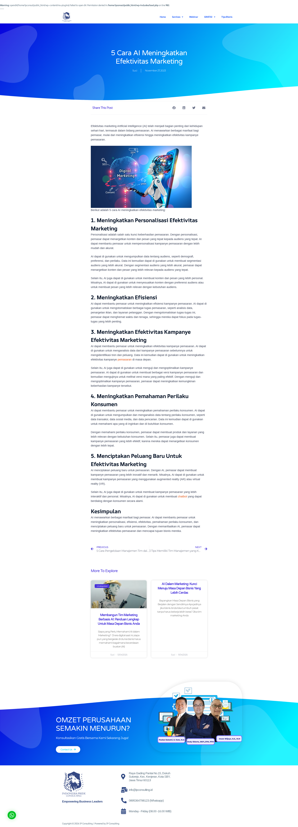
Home (163, 16)
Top (290, 819)
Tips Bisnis (226, 16)
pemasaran (125, 359)
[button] (173, 107)
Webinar (193, 16)
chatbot (183, 496)
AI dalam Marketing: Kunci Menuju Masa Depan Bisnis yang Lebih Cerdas (179, 588)
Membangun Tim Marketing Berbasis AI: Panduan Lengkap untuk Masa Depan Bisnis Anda (119, 619)
